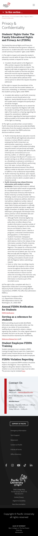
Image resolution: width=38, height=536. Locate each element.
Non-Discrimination (18, 504)
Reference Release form (10, 339)
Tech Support (15, 435)
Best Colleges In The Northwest (19, 528)
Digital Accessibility (19, 501)
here (23, 371)
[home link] (19, 480)
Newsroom (14, 440)
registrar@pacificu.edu (25, 392)
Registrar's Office (28, 16)
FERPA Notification (8, 313)
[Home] (6, 5)
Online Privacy (19, 497)
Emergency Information (18, 431)
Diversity (19, 530)
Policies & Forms (16, 449)
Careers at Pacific (16, 445)
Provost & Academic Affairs (17, 16)
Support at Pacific (19, 424)
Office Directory (6, 16)
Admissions (19, 532)
